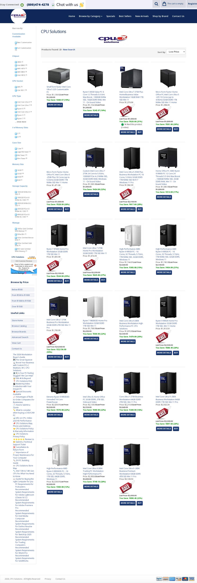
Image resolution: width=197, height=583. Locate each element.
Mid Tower (21, 155)
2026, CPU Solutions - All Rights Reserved (22, 579)
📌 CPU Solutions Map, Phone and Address (23, 424)
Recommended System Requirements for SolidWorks (24, 558)
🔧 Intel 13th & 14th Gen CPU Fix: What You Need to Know (23, 473)
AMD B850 (21, 72)
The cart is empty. (175, 3)
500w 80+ (21, 234)
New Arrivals (142, 16)
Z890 (19, 62)
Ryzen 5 (20, 115)
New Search (69, 49)
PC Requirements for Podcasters (24, 485)
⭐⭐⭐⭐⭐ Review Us (23, 439)
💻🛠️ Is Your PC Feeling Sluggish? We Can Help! (23, 374)
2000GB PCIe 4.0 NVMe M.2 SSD (22, 210)
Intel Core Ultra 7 (23, 105)
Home (72, 16)
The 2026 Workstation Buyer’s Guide (22, 355)
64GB (19, 177)
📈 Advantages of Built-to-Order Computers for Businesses (23, 399)
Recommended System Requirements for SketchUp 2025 (24, 532)
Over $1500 (17, 306)
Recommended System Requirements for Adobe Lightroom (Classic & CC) (24, 493)
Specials (110, 16)
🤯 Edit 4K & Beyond (22, 378)
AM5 (19, 87)
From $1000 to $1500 (21, 300)
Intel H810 (21, 75)
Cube (19, 149)
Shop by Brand (160, 16)
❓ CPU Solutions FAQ (22, 381)
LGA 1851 (21, 90)
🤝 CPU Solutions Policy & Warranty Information (23, 430)
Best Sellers (125, 16)
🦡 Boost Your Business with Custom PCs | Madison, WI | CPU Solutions (23, 366)
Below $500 (17, 289)
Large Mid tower (23, 152)
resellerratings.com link (19, 273)
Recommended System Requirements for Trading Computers (24, 541)
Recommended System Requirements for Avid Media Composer (24, 514)
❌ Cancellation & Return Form (20, 448)
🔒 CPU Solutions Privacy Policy (20, 435)
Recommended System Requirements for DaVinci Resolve (24, 524)
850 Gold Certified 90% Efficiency (22, 250)
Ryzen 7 (20, 118)
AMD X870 (21, 68)
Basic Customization (24, 42)
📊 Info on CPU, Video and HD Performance (22, 419)
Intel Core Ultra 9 (23, 102)
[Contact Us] (22, 4)
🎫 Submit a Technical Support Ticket (22, 443)
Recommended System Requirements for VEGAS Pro (24, 550)
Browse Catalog (19, 326)
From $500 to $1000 (21, 295)
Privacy (48, 579)
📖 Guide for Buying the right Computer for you (23, 480)
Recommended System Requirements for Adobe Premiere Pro (24, 504)
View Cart (16, 342)
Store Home (17, 320)
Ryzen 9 (20, 109)
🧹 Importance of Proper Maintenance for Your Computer (23, 455)
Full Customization (24, 48)
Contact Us (178, 16)
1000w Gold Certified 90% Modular (24, 230)
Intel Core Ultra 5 (23, 112)
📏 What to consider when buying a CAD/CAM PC (23, 413)
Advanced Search (20, 337)
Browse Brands (19, 331)
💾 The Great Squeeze (22, 359)
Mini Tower (21, 158)
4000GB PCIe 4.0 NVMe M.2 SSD (22, 215)
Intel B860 (21, 65)
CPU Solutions (18, 257)
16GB (19, 170)
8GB (19, 180)
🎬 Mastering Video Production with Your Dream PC (22, 386)
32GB (19, 174)
